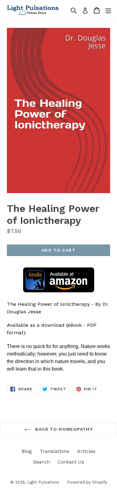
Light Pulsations (43, 482)
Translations (54, 451)
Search (41, 462)
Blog (27, 451)
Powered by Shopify (87, 482)
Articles (86, 451)
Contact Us (71, 462)
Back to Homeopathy (63, 429)
